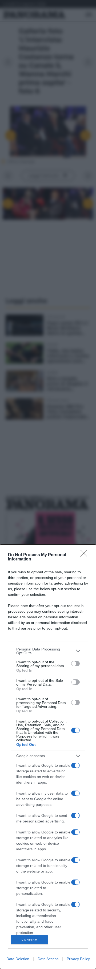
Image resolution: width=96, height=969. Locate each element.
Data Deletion (17, 959)
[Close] (86, 555)
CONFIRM (30, 939)
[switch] (75, 663)
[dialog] (48, 757)
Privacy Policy (78, 959)
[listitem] (48, 651)
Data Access (48, 959)
